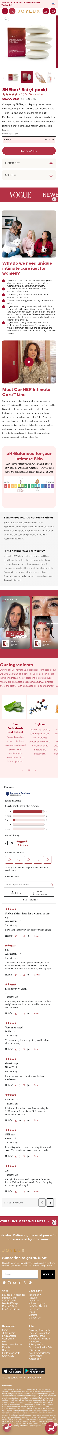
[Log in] (46, 11)
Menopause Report (12, 1345)
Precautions (35, 1342)
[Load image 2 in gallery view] (27, 77)
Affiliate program (37, 1304)
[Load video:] (29, 361)
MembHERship (10, 1304)
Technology (35, 1295)
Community (8, 1356)
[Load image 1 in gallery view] (13, 77)
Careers (33, 1315)
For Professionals (11, 1353)
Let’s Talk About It (38, 1306)
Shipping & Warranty (39, 1330)
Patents (6, 1347)
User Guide (8, 1339)
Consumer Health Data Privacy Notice (40, 1348)
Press (32, 1312)
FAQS (5, 1330)
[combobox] (29, 139)
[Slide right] (54, 78)
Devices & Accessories (13, 1295)
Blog (4, 1342)
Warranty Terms (37, 1336)
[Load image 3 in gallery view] (40, 77)
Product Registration (39, 1333)
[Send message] (7, 1428)
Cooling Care (8, 1301)
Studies (6, 1350)
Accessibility (35, 1359)
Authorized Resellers (39, 1339)
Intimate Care (9, 1298)
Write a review (36, 94)
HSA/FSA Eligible (10, 1309)
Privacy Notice (36, 1345)
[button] (5, 11)
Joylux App (34, 1309)
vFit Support (8, 1333)
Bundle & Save (9, 1306)
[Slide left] (3, 78)
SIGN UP (47, 1274)
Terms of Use (35, 1356)
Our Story (34, 1301)
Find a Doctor (9, 1336)
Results (33, 1298)
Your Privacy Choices (39, 1353)
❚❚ (54, 199)
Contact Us (35, 1318)
